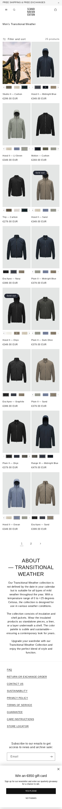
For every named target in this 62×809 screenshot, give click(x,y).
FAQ (9, 669)
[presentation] (4, 87)
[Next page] (40, 543)
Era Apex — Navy (11, 278)
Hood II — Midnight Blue (43, 94)
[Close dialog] (58, 769)
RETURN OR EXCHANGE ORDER (27, 676)
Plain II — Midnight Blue (43, 278)
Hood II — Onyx (11, 340)
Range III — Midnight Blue (44, 463)
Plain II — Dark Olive (42, 340)
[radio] (9, 87)
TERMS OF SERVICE (19, 705)
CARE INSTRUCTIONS (20, 719)
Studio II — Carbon (12, 94)
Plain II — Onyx (10, 463)
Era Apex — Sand (40, 524)
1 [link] (22, 543)
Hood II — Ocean (11, 524)
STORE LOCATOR (18, 726)
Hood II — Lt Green (12, 156)
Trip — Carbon (10, 217)
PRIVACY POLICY (17, 698)
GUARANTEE (15, 712)
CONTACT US (15, 683)
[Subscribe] (51, 757)
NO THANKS (31, 798)
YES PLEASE (31, 791)
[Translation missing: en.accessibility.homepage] (31, 12)
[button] (14, 10)
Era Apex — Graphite (13, 401)
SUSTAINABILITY (17, 690)
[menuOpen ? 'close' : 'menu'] (6, 10)
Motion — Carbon (40, 156)
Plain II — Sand (39, 401)
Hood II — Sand (39, 217)
